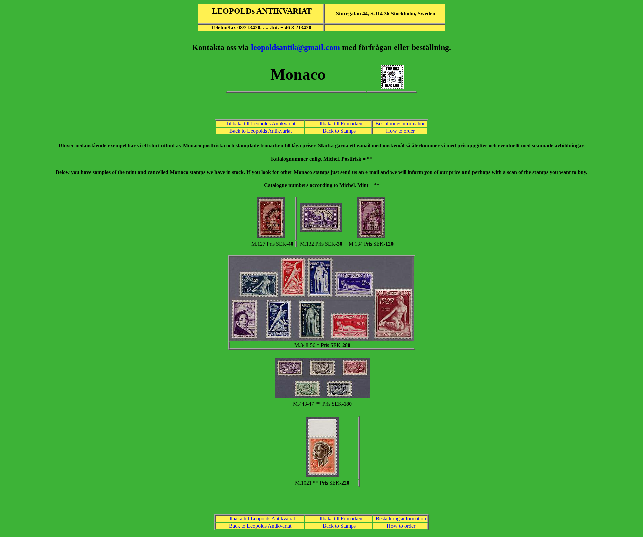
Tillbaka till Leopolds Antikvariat (260, 123)
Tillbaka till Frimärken (338, 123)
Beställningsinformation (400, 123)
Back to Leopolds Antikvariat (260, 131)
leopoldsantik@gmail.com (296, 47)
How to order (400, 131)
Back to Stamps (338, 131)
